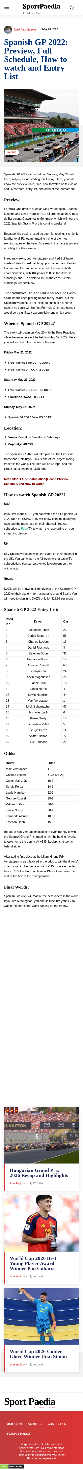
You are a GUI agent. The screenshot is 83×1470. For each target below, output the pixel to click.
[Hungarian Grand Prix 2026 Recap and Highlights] (41, 1135)
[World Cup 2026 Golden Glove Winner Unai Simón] (41, 1316)
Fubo (24, 528)
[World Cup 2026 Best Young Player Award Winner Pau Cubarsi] (41, 1223)
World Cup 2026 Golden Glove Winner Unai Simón (38, 1354)
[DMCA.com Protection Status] (12, 1468)
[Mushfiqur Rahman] (8, 30)
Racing (11, 152)
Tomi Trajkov (17, 1183)
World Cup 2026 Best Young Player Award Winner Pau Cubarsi (33, 1263)
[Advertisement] (41, 971)
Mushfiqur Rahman (25, 29)
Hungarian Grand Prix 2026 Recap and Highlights (39, 1172)
